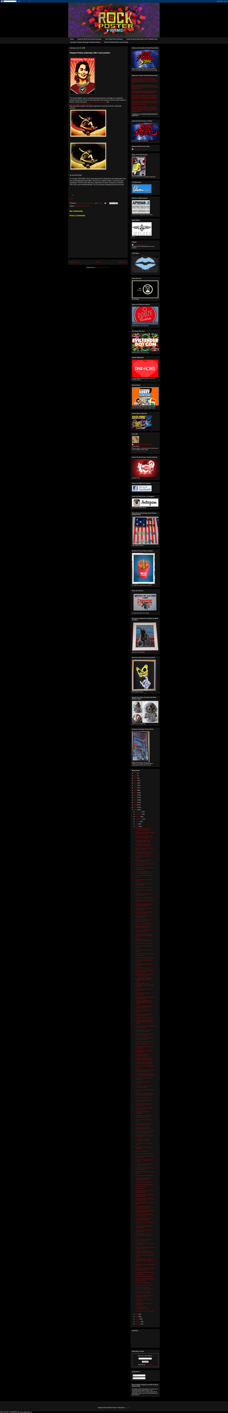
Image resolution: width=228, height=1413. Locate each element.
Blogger (127, 1407)
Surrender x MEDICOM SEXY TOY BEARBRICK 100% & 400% (143, 1002)
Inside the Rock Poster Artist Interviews (89, 39)
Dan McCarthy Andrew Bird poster (144, 1175)
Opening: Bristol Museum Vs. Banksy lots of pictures (143, 1178)
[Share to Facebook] (115, 203)
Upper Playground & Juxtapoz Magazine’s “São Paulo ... (143, 904)
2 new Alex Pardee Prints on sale (144, 1018)
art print (77, 206)
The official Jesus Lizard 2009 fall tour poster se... (144, 868)
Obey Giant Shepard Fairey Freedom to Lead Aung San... (144, 940)
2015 (135, 795)
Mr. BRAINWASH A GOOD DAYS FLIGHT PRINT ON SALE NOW (144, 1074)
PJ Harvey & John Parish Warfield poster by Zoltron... (144, 1026)
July (136, 824)
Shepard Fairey (85, 206)
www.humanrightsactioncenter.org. (80, 104)
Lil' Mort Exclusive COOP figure (144, 1276)
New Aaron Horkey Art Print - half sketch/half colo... (144, 1195)
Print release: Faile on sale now (144, 1041)
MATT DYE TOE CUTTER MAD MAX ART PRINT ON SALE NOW (144, 1022)
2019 (135, 785)
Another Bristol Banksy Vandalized (144, 957)
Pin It (71, 198)
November (138, 814)
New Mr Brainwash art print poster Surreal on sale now (144, 1211)
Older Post (122, 262)
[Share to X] (113, 203)
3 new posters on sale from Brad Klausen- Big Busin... (144, 1014)
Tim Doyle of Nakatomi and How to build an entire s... (144, 1185)
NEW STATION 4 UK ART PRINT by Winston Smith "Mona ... (144, 1132)
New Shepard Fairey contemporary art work (142, 1307)
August (137, 821)
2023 (135, 775)
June (137, 826)
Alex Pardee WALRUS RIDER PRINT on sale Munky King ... (144, 1059)
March (137, 1319)
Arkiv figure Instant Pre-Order (143, 897)
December (138, 812)
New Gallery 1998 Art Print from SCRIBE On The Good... (144, 1296)
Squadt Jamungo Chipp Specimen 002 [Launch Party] (144, 912)
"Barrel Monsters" (140, 1188)
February (138, 1321)
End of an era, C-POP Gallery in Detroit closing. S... (144, 1215)
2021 (135, 780)
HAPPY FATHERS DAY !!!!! (142, 1044)
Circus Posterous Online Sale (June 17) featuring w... (143, 1240)
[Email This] (110, 203)
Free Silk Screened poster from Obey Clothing (144, 908)
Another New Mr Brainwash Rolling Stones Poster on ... (143, 1207)
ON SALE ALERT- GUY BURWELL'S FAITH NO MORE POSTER (144, 985)
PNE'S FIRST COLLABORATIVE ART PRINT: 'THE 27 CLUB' (144, 1094)
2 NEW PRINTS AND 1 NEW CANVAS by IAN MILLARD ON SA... (144, 1260)
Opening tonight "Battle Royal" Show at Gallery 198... (143, 926)
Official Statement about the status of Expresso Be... (143, 829)
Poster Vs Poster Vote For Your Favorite (116, 42)
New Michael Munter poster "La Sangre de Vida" (144, 1191)
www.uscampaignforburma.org (96, 102)
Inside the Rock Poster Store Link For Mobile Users (142, 39)
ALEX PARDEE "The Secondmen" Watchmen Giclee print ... (144, 1070)
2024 (135, 773)
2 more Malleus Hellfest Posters (144, 1153)
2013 (135, 800)
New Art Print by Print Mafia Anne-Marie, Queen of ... (144, 1279)
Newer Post (74, 262)
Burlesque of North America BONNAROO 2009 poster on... (144, 1128)
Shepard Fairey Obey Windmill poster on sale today (143, 837)
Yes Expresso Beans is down (143, 887)
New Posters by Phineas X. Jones (144, 1097)
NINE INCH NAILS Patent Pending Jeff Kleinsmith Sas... (144, 833)
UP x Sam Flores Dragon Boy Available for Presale (143, 1164)
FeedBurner (149, 1364)
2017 (135, 790)
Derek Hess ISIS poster (141, 1151)
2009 (135, 809)
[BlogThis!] (112, 203)
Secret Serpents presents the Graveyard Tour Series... (143, 1219)
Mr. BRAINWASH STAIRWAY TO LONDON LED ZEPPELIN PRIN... (144, 979)
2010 (135, 807)
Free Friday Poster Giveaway (114, 39)
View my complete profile (139, 451)
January (137, 1324)
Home (72, 39)
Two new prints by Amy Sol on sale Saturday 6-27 (143, 930)
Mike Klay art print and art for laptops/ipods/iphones (143, 860)
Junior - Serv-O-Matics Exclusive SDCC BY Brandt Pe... (144, 1038)
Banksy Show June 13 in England (144, 1311)
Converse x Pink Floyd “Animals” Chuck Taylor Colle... (144, 971)
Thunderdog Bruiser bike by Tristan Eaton (143, 894)
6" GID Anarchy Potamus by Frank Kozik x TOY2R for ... (143, 845)
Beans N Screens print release (143, 943)
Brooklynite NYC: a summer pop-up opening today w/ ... (144, 975)
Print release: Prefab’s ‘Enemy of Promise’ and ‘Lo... (144, 1108)
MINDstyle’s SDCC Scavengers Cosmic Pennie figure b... (144, 1034)
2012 (135, 802)
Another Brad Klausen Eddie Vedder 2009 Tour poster (143, 1292)
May (136, 1314)
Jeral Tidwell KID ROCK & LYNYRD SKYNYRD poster (143, 872)
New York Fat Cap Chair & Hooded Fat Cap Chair (142, 1140)
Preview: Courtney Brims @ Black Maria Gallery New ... (144, 848)
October (137, 816)
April (136, 1316)
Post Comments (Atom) (102, 267)
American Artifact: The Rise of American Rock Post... (143, 1124)
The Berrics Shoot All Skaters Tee (144, 1182)
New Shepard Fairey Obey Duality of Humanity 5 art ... (144, 1199)
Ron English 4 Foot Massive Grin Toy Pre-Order (144, 1104)
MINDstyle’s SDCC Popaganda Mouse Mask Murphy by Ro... (144, 1063)
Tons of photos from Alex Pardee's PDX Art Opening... (144, 1269)
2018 (135, 787)
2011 (135, 804)
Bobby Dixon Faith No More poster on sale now (143, 920)
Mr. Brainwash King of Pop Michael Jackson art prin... (143, 841)
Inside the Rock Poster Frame (85, 203)
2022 (135, 778)
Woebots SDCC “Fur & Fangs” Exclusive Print (143, 884)
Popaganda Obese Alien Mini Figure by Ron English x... (143, 1030)
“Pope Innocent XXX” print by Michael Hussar (143, 1100)
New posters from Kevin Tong (143, 1285)
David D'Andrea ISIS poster (143, 968)
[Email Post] (105, 203)
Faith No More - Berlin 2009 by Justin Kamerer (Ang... (143, 1116)
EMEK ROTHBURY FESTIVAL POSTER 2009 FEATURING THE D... (143, 935)
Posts (136, 1375)
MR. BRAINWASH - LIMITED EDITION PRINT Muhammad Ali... (144, 1235)
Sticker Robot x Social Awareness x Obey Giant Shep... (144, 1086)
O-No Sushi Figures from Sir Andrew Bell (143, 993)
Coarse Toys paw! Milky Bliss (143, 923)
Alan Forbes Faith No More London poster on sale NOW (143, 1252)
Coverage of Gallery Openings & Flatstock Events (85, 42)
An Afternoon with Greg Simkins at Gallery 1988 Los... (144, 1168)
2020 (135, 783)
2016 (135, 792)
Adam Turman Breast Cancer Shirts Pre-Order (143, 916)
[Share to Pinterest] (117, 203)
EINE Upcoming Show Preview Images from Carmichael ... (143, 852)
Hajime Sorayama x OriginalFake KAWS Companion (144, 997)
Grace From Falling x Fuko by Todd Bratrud (143, 1230)
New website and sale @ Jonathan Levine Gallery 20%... (144, 1288)
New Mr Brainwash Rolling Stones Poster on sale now (144, 1248)
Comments (137, 1378)
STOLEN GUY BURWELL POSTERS (142, 1112)
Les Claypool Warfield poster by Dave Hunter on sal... (144, 1007)
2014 (135, 797)
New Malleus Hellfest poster (143, 1282)
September (138, 819)
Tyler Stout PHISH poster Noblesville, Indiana (142, 1055)
